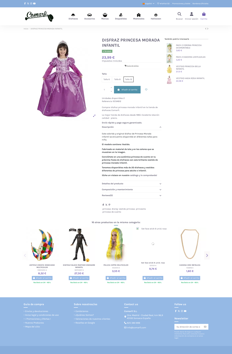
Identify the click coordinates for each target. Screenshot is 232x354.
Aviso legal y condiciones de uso (42, 315)
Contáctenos (81, 311)
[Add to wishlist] (146, 89)
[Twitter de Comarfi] (28, 3)
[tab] (131, 127)
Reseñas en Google (85, 322)
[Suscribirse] (205, 327)
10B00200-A (42, 270)
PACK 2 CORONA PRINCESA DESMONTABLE (189, 46)
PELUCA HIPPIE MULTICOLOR (116, 265)
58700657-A (79, 270)
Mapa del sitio (32, 326)
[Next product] (207, 28)
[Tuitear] (106, 205)
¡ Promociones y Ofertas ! (38, 318)
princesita (141, 209)
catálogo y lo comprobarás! (143, 175)
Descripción (108, 127)
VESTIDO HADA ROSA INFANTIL (190, 78)
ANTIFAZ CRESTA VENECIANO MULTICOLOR (42, 266)
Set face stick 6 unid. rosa (153, 263)
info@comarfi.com (136, 327)
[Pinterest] (109, 205)
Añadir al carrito (129, 89)
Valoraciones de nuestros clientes (92, 318)
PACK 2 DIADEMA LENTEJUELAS (191, 57)
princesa (106, 209)
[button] (25, 255)
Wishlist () (164, 3)
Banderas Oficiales (200, 3)
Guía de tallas (133, 66)
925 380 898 (133, 322)
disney (115, 209)
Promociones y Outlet (181, 3)
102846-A (189, 268)
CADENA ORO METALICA (189, 265)
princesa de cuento (111, 212)
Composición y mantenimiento (117, 189)
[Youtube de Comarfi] (34, 3)
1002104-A (116, 268)
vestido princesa (127, 209)
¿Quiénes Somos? (84, 315)
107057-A (153, 265)
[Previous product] (206, 28)
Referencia (107, 101)
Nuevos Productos (34, 322)
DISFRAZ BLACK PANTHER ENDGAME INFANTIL (79, 266)
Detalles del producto (112, 183)
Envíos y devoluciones (36, 311)
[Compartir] (103, 205)
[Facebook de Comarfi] (25, 3)
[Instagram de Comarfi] (31, 3)
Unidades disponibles (112, 98)
